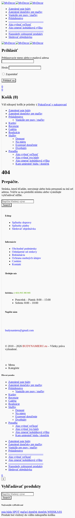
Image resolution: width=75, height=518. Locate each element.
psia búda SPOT (10, 511)
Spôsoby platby (20, 225)
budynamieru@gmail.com (19, 330)
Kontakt (16, 264)
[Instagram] (42, 279)
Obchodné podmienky (24, 248)
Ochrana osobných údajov (26, 258)
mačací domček (28, 511)
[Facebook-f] (9, 279)
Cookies (16, 261)
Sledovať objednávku (24, 228)
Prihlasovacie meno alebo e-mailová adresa (25, 57)
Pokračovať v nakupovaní (52, 104)
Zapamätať (11, 74)
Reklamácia (18, 254)
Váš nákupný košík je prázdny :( (19, 104)
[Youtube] (25, 279)
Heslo (5, 67)
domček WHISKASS (50, 511)
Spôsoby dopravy (21, 222)
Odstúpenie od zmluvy (24, 251)
